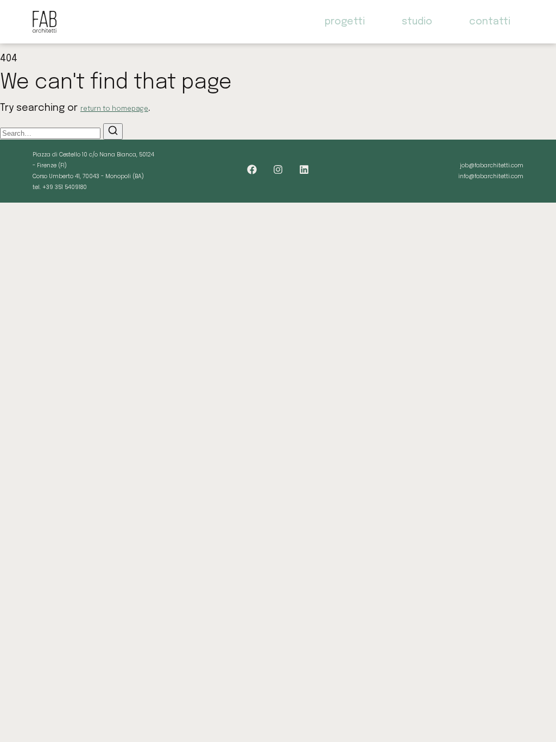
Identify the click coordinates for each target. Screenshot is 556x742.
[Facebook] (252, 169)
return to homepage (114, 109)
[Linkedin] (304, 169)
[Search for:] (51, 133)
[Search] (113, 131)
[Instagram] (278, 169)
